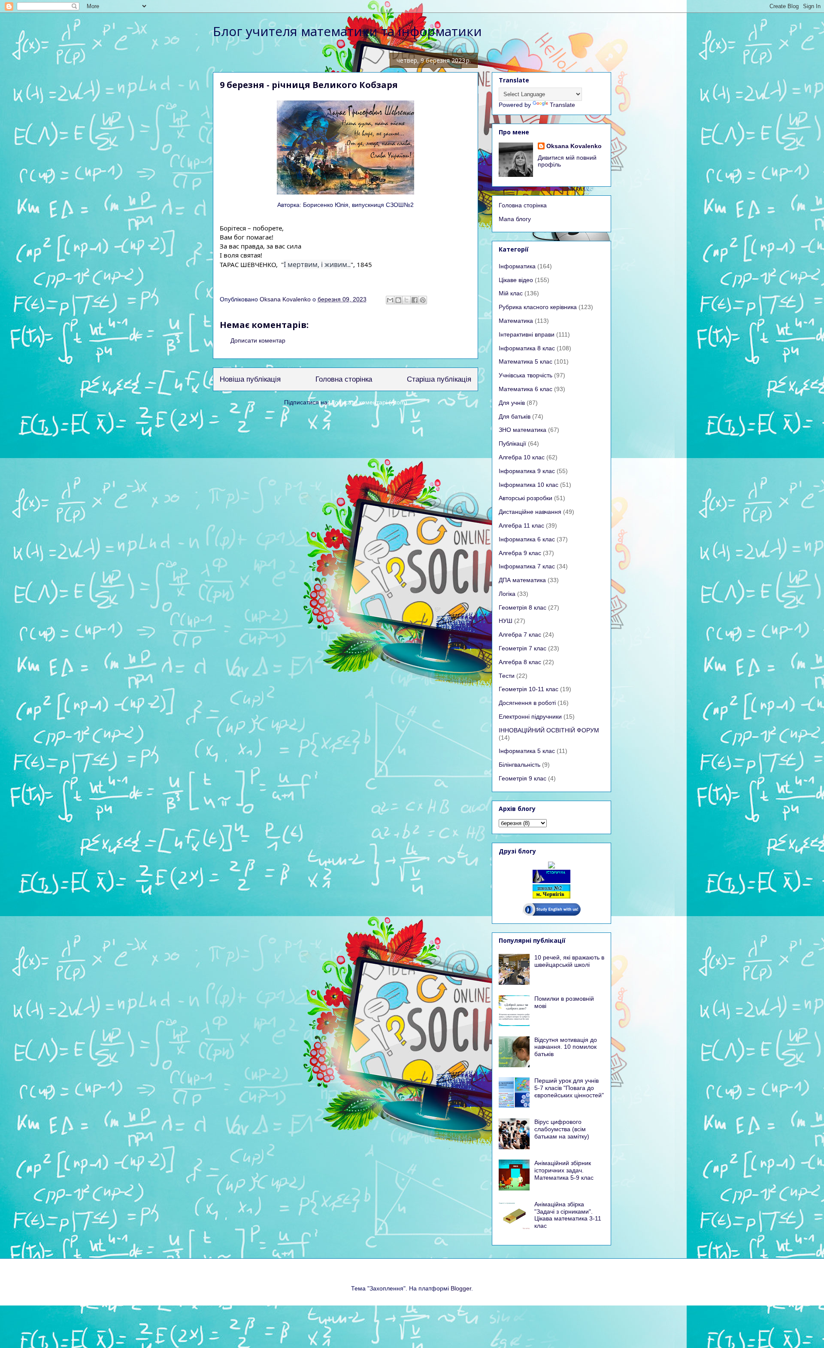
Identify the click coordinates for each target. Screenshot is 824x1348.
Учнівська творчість (525, 375)
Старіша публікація (439, 379)
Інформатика (517, 266)
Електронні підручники (530, 716)
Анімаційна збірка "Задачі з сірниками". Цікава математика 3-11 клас (567, 1215)
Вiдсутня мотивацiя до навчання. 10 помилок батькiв (565, 1047)
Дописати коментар (257, 340)
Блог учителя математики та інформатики (347, 31)
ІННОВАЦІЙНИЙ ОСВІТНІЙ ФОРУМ (549, 730)
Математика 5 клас (525, 361)
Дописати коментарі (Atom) (369, 402)
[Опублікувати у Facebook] (414, 300)
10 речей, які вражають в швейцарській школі (569, 961)
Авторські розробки (525, 498)
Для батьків (514, 416)
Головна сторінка (343, 379)
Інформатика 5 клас (527, 750)
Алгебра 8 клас (520, 662)
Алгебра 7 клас (520, 634)
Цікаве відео (516, 279)
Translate (562, 104)
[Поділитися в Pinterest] (422, 300)
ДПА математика (522, 580)
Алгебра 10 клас (522, 457)
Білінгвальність (519, 764)
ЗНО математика (522, 429)
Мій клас (511, 293)
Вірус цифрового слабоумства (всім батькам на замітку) (561, 1129)
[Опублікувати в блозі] (398, 300)
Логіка (507, 593)
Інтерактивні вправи (526, 334)
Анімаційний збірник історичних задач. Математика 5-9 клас (564, 1170)
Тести (507, 675)
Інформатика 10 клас (528, 484)
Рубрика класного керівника (538, 307)
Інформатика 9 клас (527, 471)
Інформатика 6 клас (527, 539)
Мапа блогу (515, 219)
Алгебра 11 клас (521, 525)
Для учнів (512, 402)
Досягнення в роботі (527, 702)
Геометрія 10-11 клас (528, 689)
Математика (516, 320)
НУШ (505, 620)
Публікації (512, 443)
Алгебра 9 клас (520, 553)
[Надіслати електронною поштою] (390, 300)
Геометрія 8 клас (522, 607)
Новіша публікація (250, 379)
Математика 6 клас (525, 389)
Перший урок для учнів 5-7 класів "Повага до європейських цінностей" (569, 1088)
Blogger (461, 1288)
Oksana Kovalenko (574, 146)
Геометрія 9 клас (522, 778)
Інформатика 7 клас (527, 566)
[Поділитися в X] (406, 300)
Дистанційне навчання (530, 511)
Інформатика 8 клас (527, 348)
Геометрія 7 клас (522, 648)
